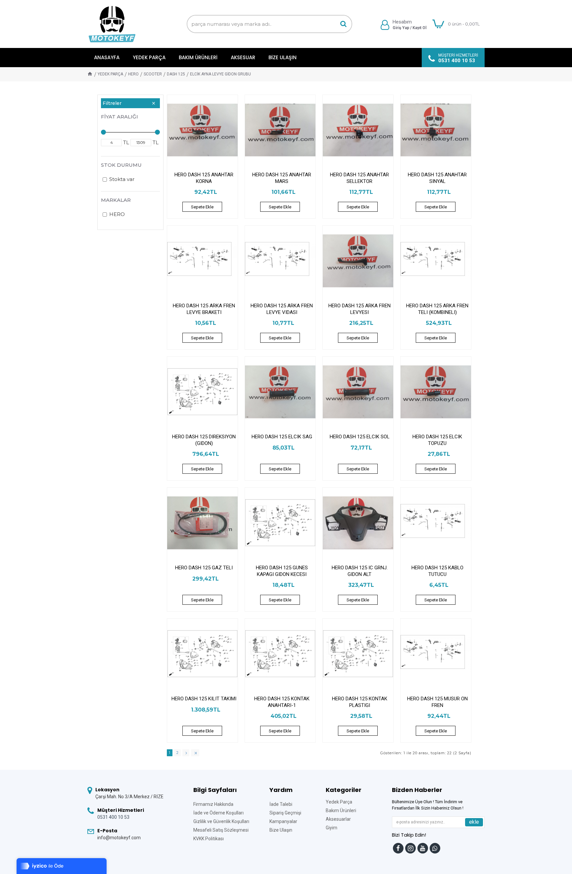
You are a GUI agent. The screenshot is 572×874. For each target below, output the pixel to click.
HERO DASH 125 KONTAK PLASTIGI (359, 702)
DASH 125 (176, 74)
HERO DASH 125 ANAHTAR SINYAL (437, 178)
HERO (133, 74)
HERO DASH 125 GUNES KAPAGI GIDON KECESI (282, 571)
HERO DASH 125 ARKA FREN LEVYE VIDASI (282, 309)
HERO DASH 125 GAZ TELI (204, 568)
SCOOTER (153, 74)
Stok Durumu (121, 165)
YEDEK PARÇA (110, 74)
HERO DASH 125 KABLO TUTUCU (437, 571)
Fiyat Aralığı (119, 116)
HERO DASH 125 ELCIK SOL (360, 437)
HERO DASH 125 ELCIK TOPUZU (437, 440)
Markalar (116, 200)
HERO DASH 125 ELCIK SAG (282, 437)
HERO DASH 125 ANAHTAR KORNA (203, 178)
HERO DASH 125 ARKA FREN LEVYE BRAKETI (204, 309)
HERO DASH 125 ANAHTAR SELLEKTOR (359, 178)
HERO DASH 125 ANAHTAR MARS (281, 178)
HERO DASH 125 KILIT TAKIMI (203, 699)
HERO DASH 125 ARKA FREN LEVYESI (359, 309)
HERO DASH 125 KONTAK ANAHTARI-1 (282, 702)
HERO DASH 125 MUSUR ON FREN (437, 702)
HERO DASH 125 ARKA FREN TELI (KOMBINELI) (437, 309)
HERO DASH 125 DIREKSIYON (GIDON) (204, 440)
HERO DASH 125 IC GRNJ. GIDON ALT (360, 571)
